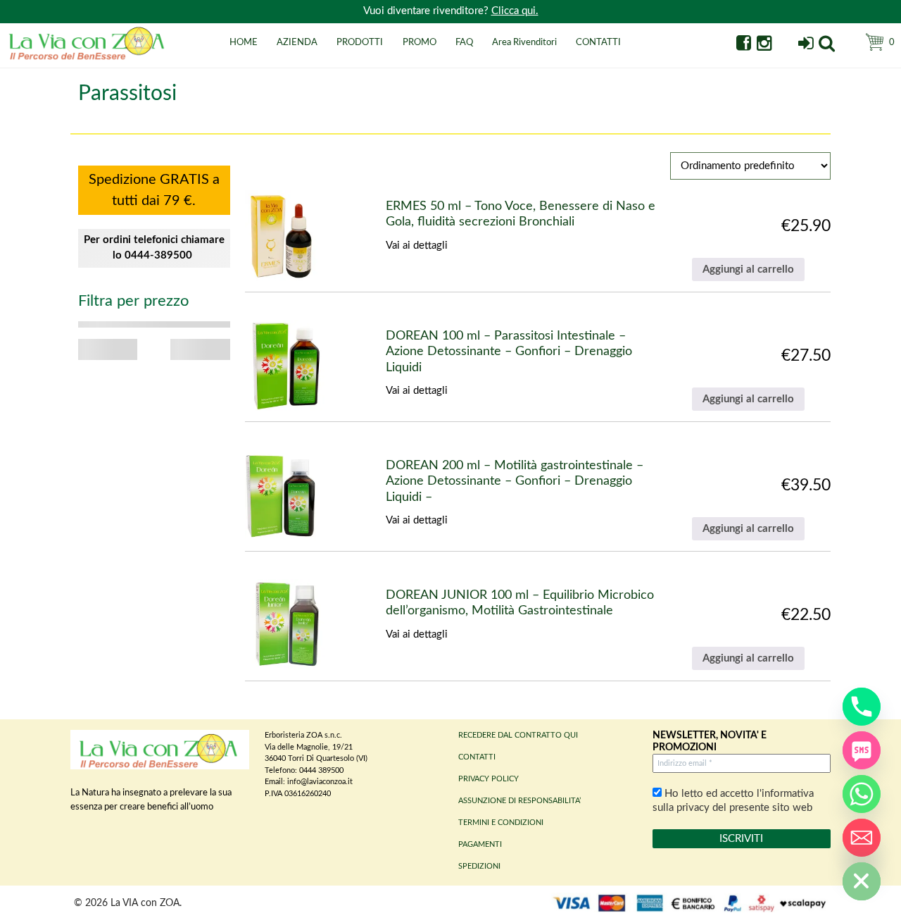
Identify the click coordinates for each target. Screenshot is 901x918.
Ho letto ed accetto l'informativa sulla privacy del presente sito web (733, 800)
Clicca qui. (514, 11)
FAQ (464, 42)
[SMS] (862, 750)
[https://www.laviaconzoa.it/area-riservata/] (805, 45)
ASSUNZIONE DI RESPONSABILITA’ (519, 801)
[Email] (862, 838)
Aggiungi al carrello (748, 269)
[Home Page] (88, 58)
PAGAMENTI (480, 844)
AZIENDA (297, 42)
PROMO (419, 42)
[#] (827, 45)
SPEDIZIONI (479, 866)
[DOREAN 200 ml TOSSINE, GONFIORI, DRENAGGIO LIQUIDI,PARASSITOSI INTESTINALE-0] (280, 494)
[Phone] (862, 707)
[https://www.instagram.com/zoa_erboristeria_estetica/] (764, 45)
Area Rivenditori (524, 42)
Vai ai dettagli (417, 245)
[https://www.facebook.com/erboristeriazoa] (743, 45)
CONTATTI (598, 42)
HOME (243, 42)
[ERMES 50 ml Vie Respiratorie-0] (281, 235)
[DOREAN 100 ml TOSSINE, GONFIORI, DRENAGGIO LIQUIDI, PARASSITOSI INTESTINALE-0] (285, 365)
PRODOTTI (359, 42)
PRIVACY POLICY (488, 779)
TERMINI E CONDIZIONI (500, 822)
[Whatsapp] (862, 794)
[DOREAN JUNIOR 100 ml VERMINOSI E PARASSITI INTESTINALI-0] (285, 624)
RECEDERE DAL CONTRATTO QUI (518, 735)
